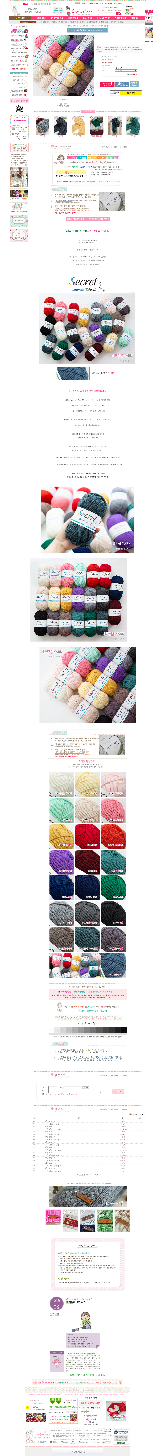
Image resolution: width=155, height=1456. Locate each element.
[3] (82, 1175)
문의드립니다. (51, 1121)
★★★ (58, 1094)
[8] (91, 1175)
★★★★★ (74, 1094)
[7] (89, 1175)
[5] (86, 1175)
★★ (52, 1094)
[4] (84, 1175)
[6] (88, 1175)
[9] (93, 1175)
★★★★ (65, 1094)
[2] (80, 1175)
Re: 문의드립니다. (56, 1124)
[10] (96, 1175)
